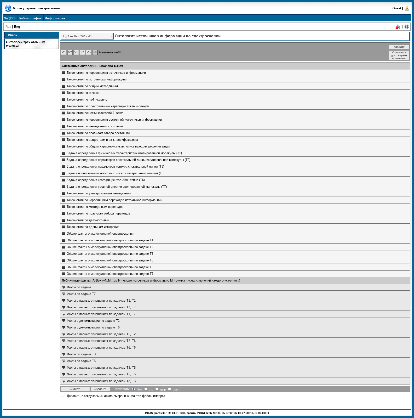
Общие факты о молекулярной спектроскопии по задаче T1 (110, 240)
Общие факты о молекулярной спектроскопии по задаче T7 (110, 274)
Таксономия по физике (83, 93)
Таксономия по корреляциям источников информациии (106, 72)
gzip (163, 389)
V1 (64, 52)
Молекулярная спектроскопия (36, 8)
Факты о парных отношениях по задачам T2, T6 (101, 341)
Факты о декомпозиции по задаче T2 (93, 320)
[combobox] (87, 36)
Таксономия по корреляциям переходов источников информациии (114, 200)
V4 (82, 52)
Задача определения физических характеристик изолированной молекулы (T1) (124, 153)
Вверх (12, 35)
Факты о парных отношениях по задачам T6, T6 (101, 347)
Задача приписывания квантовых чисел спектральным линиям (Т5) (115, 173)
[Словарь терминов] (398, 28)
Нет (139, 389)
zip (151, 389)
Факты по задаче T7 (81, 294)
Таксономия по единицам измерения (93, 227)
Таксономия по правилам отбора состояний (98, 133)
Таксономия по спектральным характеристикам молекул (108, 106)
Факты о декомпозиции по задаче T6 (93, 327)
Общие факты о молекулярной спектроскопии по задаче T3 (110, 253)
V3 (76, 52)
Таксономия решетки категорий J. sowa (95, 113)
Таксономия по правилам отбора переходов (98, 213)
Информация (55, 18)
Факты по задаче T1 (81, 287)
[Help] (406, 28)
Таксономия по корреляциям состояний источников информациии (114, 119)
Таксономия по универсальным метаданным (99, 193)
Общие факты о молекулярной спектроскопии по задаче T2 (110, 247)
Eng (17, 26)
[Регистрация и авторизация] (407, 10)
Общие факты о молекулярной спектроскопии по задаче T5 (110, 260)
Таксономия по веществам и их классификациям (102, 139)
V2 (70, 52)
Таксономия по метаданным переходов (95, 207)
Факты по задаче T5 (81, 361)
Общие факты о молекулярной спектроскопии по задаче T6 (110, 267)
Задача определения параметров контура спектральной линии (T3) (115, 166)
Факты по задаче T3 (81, 354)
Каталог (399, 47)
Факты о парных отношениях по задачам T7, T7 (101, 307)
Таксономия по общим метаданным (92, 86)
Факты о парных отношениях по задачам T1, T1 (101, 300)
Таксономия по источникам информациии (96, 79)
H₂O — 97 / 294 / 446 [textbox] (78, 36)
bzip (175, 389)
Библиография (30, 18)
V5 (89, 52)
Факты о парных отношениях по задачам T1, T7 (101, 314)
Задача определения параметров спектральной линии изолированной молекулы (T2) (128, 160)
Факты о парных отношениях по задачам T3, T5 (101, 367)
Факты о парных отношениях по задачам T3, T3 (101, 381)
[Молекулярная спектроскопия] (8, 11)
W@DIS (10, 18)
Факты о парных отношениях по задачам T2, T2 (101, 334)
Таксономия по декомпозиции (88, 220)
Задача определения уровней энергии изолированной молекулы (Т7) (117, 186)
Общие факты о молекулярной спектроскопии (100, 233)
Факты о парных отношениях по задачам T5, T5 (101, 374)
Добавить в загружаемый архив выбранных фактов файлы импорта (116, 396)
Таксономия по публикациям (87, 99)
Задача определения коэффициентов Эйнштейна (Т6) (106, 180)
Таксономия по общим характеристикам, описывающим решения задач (118, 146)
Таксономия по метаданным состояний (95, 126)
